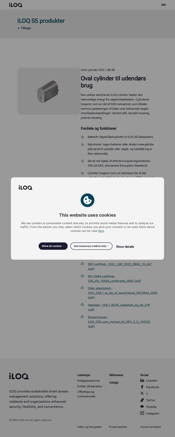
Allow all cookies (52, 246)
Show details (125, 246)
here (101, 231)
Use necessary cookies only (90, 246)
